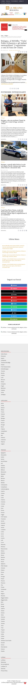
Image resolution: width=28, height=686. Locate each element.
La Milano (3, 1)
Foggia (2, 514)
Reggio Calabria (4, 598)
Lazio (2, 377)
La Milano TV (21, 1)
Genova (2, 407)
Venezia (3, 414)
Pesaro (2, 578)
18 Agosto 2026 (5, 217)
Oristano (3, 568)
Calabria (3, 390)
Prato (2, 591)
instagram (15, 288)
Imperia (3, 525)
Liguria (2, 358)
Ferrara (2, 512)
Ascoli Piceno (4, 461)
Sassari (2, 610)
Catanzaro (3, 439)
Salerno (3, 608)
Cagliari (2, 444)
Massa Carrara (4, 549)
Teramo (3, 623)
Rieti (2, 602)
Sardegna (3, 394)
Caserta (2, 491)
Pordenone (3, 589)
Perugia (3, 424)
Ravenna (3, 595)
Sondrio (3, 619)
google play (14, 319)
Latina (2, 531)
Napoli (2, 433)
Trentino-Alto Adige (5, 362)
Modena (3, 553)
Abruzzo (3, 379)
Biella (2, 476)
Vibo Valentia (4, 647)
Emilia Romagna (4, 369)
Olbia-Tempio (4, 566)
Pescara (3, 581)
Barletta (3, 467)
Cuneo (2, 506)
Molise (2, 381)
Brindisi (2, 482)
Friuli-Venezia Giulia (5, 367)
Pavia (2, 574)
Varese (2, 638)
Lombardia (3, 360)
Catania (2, 493)
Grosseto (3, 523)
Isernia (2, 527)
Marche (2, 373)
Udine (2, 634)
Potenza (3, 437)
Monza (2, 555)
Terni (2, 625)
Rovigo (2, 606)
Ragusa (2, 593)
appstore (15, 316)
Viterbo (2, 651)
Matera (2, 551)
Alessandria (3, 455)
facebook (15, 285)
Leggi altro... (4, 230)
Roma (2, 427)
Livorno (2, 538)
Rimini (2, 604)
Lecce (2, 534)
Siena (2, 615)
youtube (15, 297)
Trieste (2, 416)
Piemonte (3, 356)
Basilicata (3, 388)
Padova (2, 570)
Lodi (2, 540)
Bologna (11, 50)
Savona (2, 613)
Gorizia (2, 521)
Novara (2, 559)
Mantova (3, 546)
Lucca (2, 542)
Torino (2, 405)
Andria (2, 457)
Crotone (3, 504)
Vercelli (3, 642)
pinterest (15, 300)
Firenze (2, 420)
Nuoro (2, 561)
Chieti (2, 495)
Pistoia (2, 587)
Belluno (3, 470)
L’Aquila (3, 429)
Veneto (2, 364)
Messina (3, 557)
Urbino (2, 636)
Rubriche (3, 668)
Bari (2, 435)
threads (15, 294)
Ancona (2, 422)
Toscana (3, 371)
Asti (2, 463)
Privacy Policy (4, 670)
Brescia (2, 480)
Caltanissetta (4, 485)
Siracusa (3, 617)
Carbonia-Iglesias (5, 489)
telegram (15, 309)
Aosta (2, 403)
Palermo (3, 442)
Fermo (2, 510)
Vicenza (3, 649)
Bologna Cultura (16, 50)
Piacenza (3, 583)
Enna (2, 508)
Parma (2, 572)
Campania (3, 384)
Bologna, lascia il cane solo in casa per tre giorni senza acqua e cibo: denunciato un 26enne (20, 27)
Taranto (3, 621)
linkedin (15, 303)
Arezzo (2, 459)
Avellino (3, 465)
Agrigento (3, 453)
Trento (2, 412)
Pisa (2, 585)
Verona (2, 645)
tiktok (15, 313)
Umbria (2, 375)
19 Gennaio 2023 (5, 50)
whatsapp (15, 306)
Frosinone (3, 519)
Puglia (2, 386)
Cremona (3, 502)
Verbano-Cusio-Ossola (6, 640)
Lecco (2, 536)
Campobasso (4, 431)
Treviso (2, 632)
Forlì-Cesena (4, 517)
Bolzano (3, 478)
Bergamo (3, 474)
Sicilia (2, 392)
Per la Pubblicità (14, 1)
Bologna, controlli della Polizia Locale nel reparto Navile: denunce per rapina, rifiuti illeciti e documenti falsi (13, 260)
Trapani (2, 630)
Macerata (3, 544)
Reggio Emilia (4, 600)
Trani (2, 627)
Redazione (8, 1)
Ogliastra (3, 563)
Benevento (3, 472)
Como (2, 497)
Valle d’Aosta (4, 354)
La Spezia (3, 529)
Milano (2, 410)
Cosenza (3, 499)
